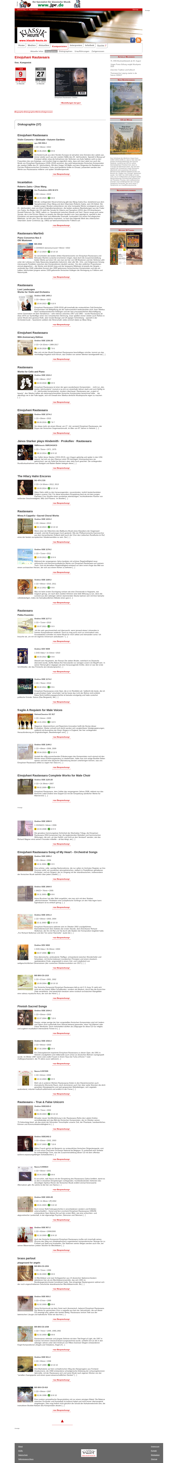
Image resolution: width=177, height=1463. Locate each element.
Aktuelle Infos (36, 51)
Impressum (155, 1446)
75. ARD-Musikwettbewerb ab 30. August (125, 61)
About (20, 1446)
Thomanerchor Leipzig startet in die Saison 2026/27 (123, 74)
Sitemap (135, 9)
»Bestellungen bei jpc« (71, 103)
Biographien (51, 51)
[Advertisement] (47, 813)
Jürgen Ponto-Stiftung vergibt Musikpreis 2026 (125, 65)
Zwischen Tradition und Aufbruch (122, 70)
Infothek (89, 45)
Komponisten (59, 46)
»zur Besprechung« (61, 174)
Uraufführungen (82, 51)
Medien (32, 45)
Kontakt (154, 1451)
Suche (101, 46)
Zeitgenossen (98, 51)
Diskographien (65, 51)
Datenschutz (23, 1455)
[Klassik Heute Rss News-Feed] (138, 42)
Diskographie (29, 112)
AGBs (20, 1451)
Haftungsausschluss (26, 1459)
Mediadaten (155, 1455)
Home (21, 45)
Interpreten (76, 45)
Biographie (19, 112)
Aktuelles (44, 45)
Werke (38, 112)
